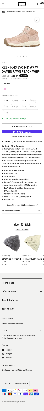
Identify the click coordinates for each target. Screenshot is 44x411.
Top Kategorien (10, 300)
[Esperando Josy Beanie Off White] (32, 244)
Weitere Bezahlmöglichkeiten (22, 136)
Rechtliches (8, 282)
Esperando (6, 256)
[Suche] (37, 4)
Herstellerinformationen (11, 210)
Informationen (9, 291)
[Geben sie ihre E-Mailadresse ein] (39, 330)
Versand (10, 79)
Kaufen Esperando (22, 229)
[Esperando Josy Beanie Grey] (12, 244)
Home (3, 12)
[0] (40, 4)
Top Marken (8, 308)
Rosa (5, 89)
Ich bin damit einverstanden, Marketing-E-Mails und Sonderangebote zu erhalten (20, 336)
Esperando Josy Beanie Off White (32, 260)
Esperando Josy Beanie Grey (11, 260)
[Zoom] (37, 19)
